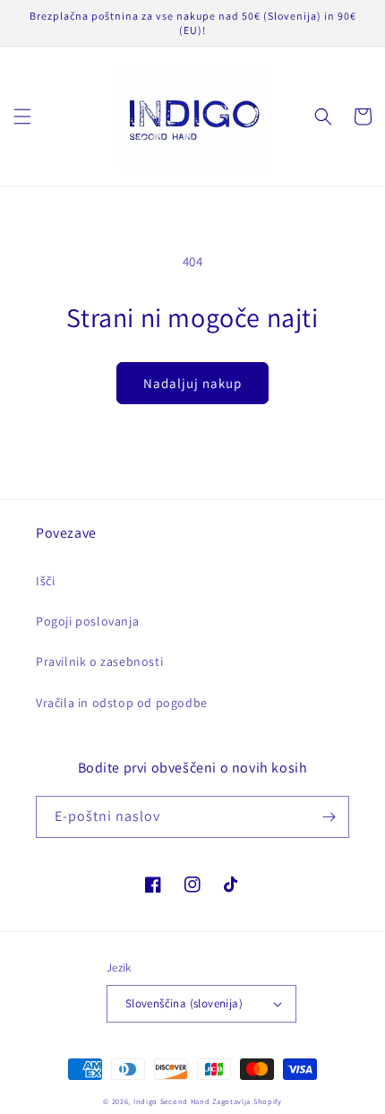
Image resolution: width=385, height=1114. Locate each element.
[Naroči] (328, 817)
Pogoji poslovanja (87, 621)
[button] (22, 116)
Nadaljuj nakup (192, 383)
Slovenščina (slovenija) (184, 1003)
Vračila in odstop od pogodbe (122, 703)
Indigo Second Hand (171, 1101)
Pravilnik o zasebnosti (99, 661)
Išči (45, 581)
